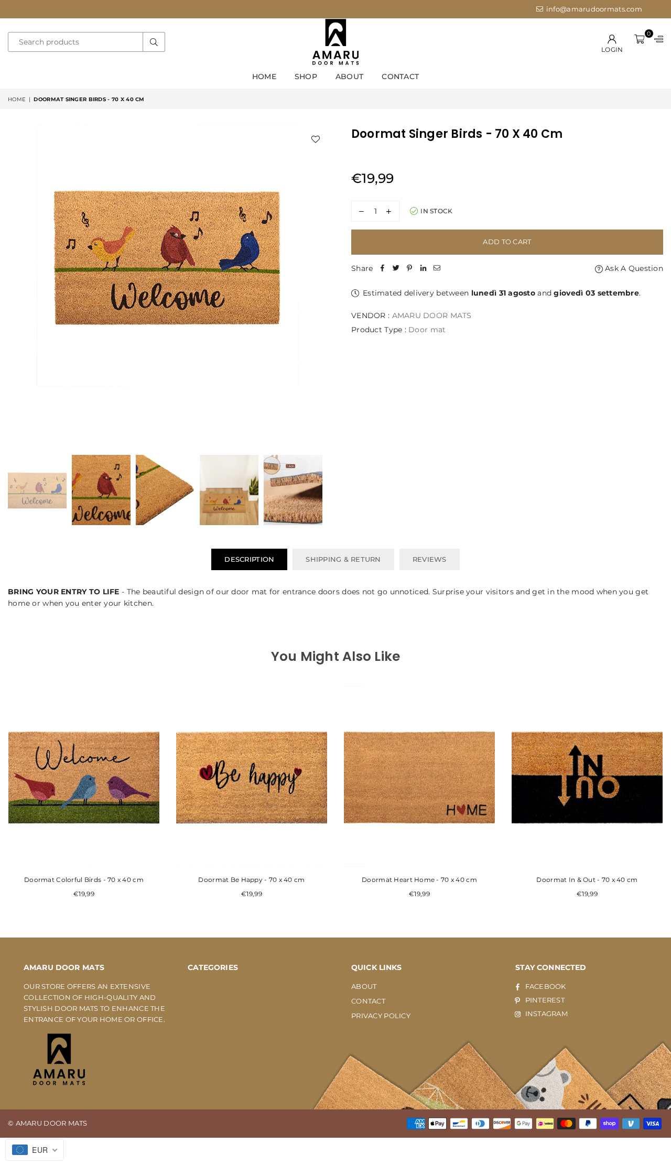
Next (318, 284)
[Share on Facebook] (382, 268)
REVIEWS (430, 559)
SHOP (306, 76)
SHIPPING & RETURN (343, 559)
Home (264, 76)
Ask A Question (633, 268)
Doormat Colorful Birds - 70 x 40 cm (84, 880)
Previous (17, 284)
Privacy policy (380, 1015)
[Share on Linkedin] (423, 268)
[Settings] (656, 42)
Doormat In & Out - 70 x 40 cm (586, 880)
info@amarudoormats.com (593, 9)
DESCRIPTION (249, 559)
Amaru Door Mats (432, 315)
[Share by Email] (436, 268)
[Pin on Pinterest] (409, 268)
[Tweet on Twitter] (396, 268)
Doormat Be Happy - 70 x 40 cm (251, 880)
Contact (400, 76)
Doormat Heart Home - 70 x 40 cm (419, 880)
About (349, 76)
